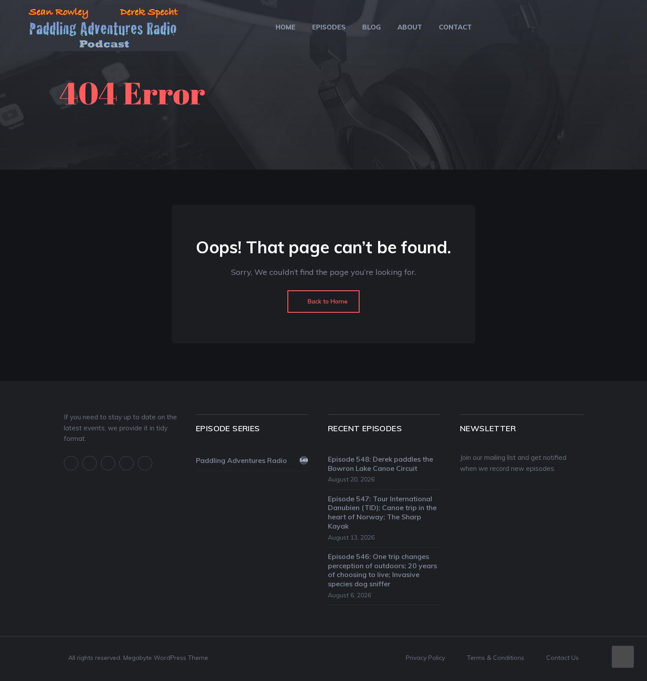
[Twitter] (89, 463)
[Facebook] (71, 463)
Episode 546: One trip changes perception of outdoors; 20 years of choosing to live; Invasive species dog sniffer (382, 570)
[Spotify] (126, 463)
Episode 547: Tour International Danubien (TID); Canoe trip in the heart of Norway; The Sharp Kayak (382, 512)
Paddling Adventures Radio (252, 460)
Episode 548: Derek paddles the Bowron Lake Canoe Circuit (380, 464)
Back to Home (327, 301)
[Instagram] (108, 463)
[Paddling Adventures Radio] (104, 33)
